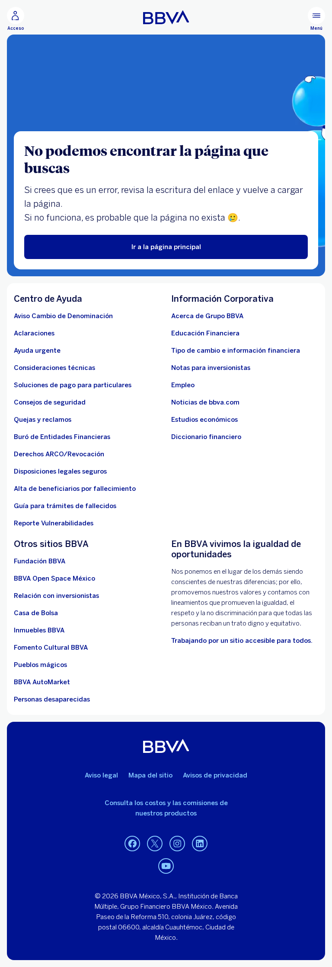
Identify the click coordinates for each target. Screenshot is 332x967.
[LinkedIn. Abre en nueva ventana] (200, 844)
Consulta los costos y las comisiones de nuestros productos (166, 808)
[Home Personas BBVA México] (166, 17)
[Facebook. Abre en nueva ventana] (132, 844)
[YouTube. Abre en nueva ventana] (166, 866)
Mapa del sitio (150, 775)
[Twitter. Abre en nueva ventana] (155, 844)
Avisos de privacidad (215, 775)
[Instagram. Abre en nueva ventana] (177, 844)
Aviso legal (101, 775)
